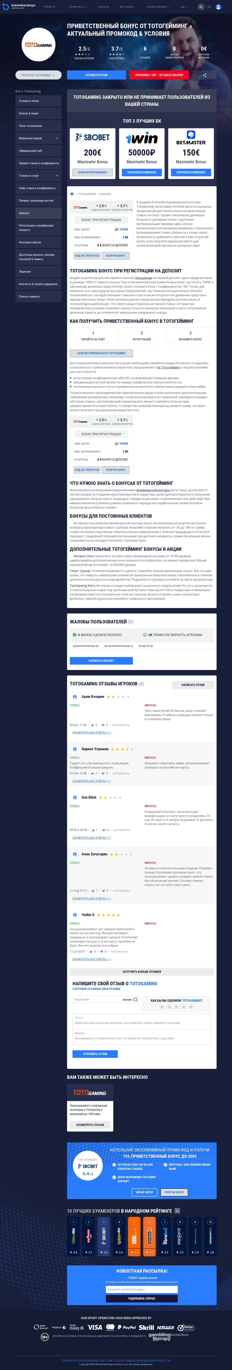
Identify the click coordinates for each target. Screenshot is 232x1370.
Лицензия (25, 271)
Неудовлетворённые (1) (118, 646)
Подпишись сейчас (141, 1298)
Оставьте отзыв (97, 75)
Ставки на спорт (29, 175)
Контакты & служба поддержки (38, 284)
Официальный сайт (30, 150)
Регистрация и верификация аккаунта (36, 228)
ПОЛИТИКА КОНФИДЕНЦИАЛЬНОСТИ (143, 1361)
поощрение (143, 278)
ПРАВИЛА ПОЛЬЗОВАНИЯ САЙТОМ (86, 1361)
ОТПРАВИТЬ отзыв (95, 1054)
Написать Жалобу (101, 660)
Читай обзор (144, 1192)
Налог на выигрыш (30, 126)
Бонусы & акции (28, 113)
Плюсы (79, 1017)
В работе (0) (146, 646)
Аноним (127, 999)
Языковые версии (30, 242)
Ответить (120, 725)
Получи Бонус (174, 1192)
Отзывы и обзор (29, 101)
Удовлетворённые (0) (85, 646)
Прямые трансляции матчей (36, 200)
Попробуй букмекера (92, 172)
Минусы (79, 1033)
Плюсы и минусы (29, 296)
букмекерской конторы (153, 490)
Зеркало (24, 213)
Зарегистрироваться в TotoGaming (101, 353)
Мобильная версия (30, 138)
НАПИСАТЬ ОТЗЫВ (193, 685)
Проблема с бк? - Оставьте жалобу (159, 75)
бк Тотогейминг (168, 367)
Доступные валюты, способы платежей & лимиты (37, 257)
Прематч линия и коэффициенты (39, 163)
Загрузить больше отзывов (142, 971)
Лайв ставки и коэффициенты (37, 188)
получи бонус (115, 255)
